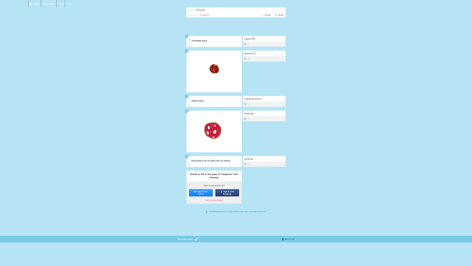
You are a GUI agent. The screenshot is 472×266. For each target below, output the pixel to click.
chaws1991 (249, 38)
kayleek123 (250, 53)
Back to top (289, 239)
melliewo (249, 158)
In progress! (205, 15)
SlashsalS (249, 113)
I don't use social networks (214, 200)
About (68, 3)
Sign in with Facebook (228, 192)
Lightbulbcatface (253, 98)
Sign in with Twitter (202, 192)
